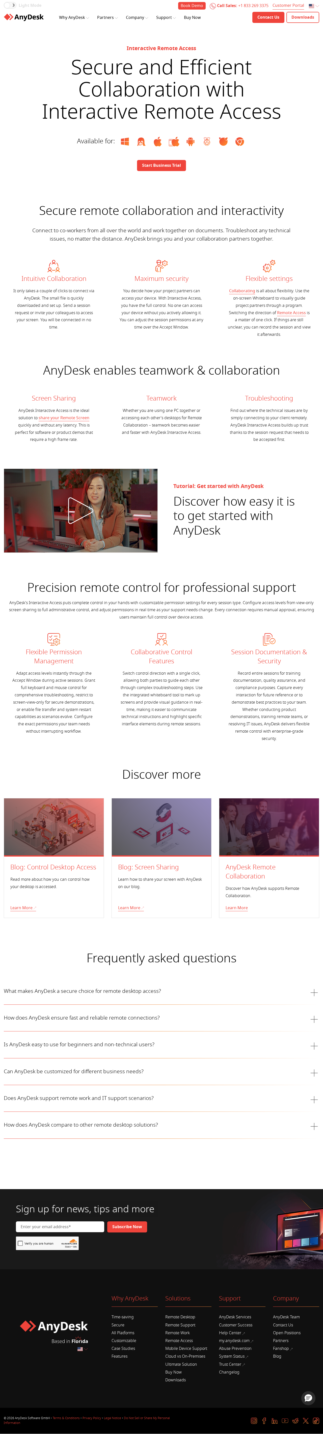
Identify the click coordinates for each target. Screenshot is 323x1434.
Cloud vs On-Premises (185, 1356)
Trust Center (230, 1364)
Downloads (175, 1380)
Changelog (229, 1372)
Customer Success (235, 1325)
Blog (277, 1356)
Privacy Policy (92, 1418)
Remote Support (180, 1325)
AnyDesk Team (286, 1317)
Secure (118, 1325)
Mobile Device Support (186, 1349)
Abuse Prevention (235, 1349)
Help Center (230, 1333)
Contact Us (283, 1325)
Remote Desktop (180, 1317)
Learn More (21, 908)
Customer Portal (288, 6)
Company (135, 18)
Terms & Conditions (66, 1418)
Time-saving (123, 1317)
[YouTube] (285, 1421)
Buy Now (192, 18)
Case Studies (123, 1349)
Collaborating (242, 291)
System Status (232, 1356)
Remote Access (291, 313)
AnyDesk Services (235, 1317)
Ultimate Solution (181, 1364)
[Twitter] (306, 1421)
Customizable (124, 1341)
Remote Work (177, 1333)
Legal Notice (112, 1418)
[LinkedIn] (275, 1421)
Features (119, 1356)
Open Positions (287, 1333)
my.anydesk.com (234, 1341)
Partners (105, 18)
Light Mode (30, 6)
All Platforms (123, 1333)
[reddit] (295, 1421)
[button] (308, 1398)
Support (164, 18)
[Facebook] (264, 1421)
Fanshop (281, 1349)
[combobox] (314, 6)
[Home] (24, 17)
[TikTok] (316, 1421)
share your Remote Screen (64, 418)
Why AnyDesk (72, 18)
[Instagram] (254, 1421)
